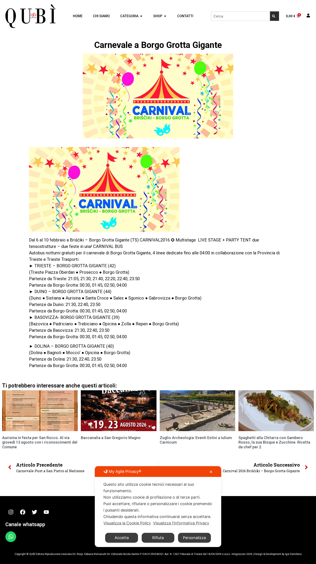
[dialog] (158, 506)
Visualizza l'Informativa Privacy (181, 523)
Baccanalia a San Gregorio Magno (111, 437)
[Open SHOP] (165, 16)
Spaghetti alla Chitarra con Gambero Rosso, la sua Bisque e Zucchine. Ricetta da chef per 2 (274, 442)
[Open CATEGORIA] (141, 16)
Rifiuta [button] (158, 537)
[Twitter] (34, 512)
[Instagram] (10, 512)
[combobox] (240, 16)
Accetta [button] (122, 537)
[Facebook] (22, 512)
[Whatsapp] (10, 536)
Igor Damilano (293, 554)
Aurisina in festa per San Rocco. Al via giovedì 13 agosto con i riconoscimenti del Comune (39, 442)
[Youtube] (46, 512)
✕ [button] (211, 472)
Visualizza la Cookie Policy (127, 523)
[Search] (274, 16)
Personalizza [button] (194, 537)
